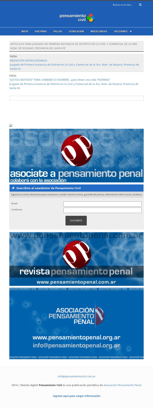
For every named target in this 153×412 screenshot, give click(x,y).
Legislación (76, 31)
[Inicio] (76, 17)
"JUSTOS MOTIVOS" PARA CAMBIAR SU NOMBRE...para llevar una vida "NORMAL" (59, 79)
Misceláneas (99, 31)
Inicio (24, 31)
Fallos (58, 31)
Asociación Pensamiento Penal (122, 385)
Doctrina (41, 31)
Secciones (120, 31)
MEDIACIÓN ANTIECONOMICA (28, 60)
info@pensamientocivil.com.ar (77, 376)
